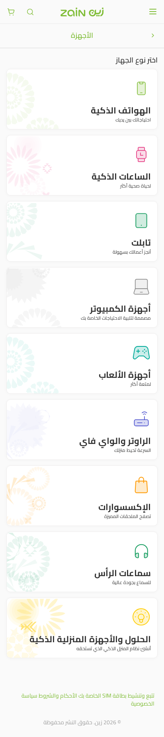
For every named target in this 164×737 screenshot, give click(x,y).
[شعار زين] (82, 12)
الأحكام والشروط (58, 695)
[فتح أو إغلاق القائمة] (153, 12)
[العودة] (153, 35)
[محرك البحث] (30, 12)
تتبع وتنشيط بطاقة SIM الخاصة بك (116, 695)
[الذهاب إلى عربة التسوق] (11, 12)
